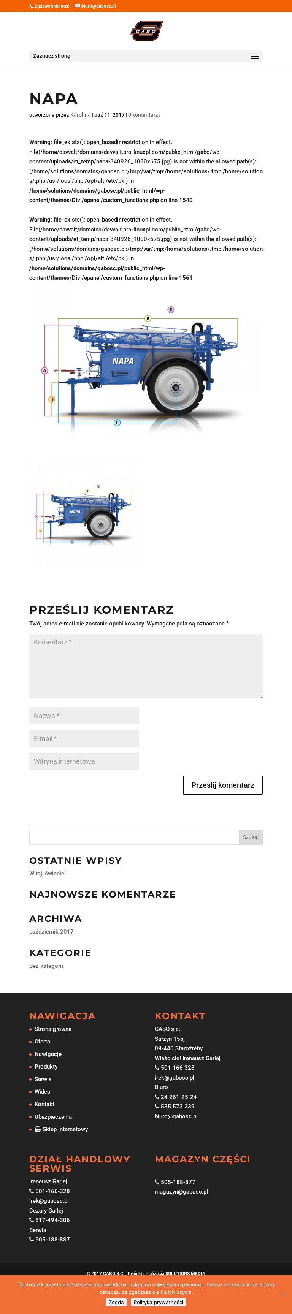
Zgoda (116, 1302)
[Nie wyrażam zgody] (282, 1294)
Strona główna (53, 1029)
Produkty (46, 1066)
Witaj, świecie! (47, 873)
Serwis (43, 1079)
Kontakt (44, 1104)
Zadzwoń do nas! (52, 6)
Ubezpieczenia (53, 1116)
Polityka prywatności (158, 1302)
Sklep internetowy (64, 1129)
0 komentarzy (144, 115)
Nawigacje (48, 1054)
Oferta (42, 1041)
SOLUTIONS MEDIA (185, 1273)
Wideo (43, 1091)
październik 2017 (51, 931)
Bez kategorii (46, 966)
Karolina (80, 115)
